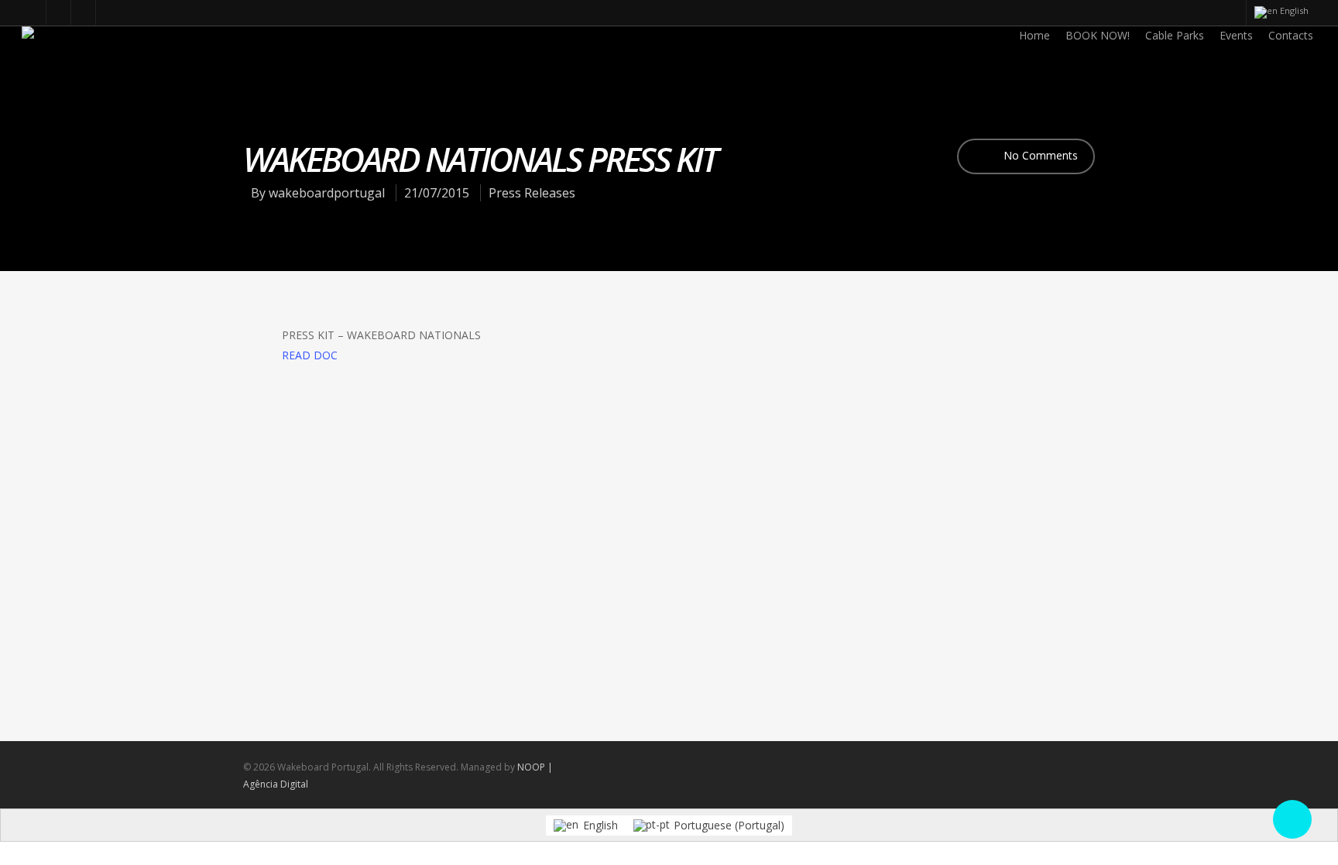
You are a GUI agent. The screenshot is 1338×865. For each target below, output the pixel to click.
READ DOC (310, 355)
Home (1034, 35)
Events (1236, 35)
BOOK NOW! (1097, 35)
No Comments (1039, 155)
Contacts (1290, 35)
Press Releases (532, 192)
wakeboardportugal (327, 192)
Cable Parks (1174, 35)
